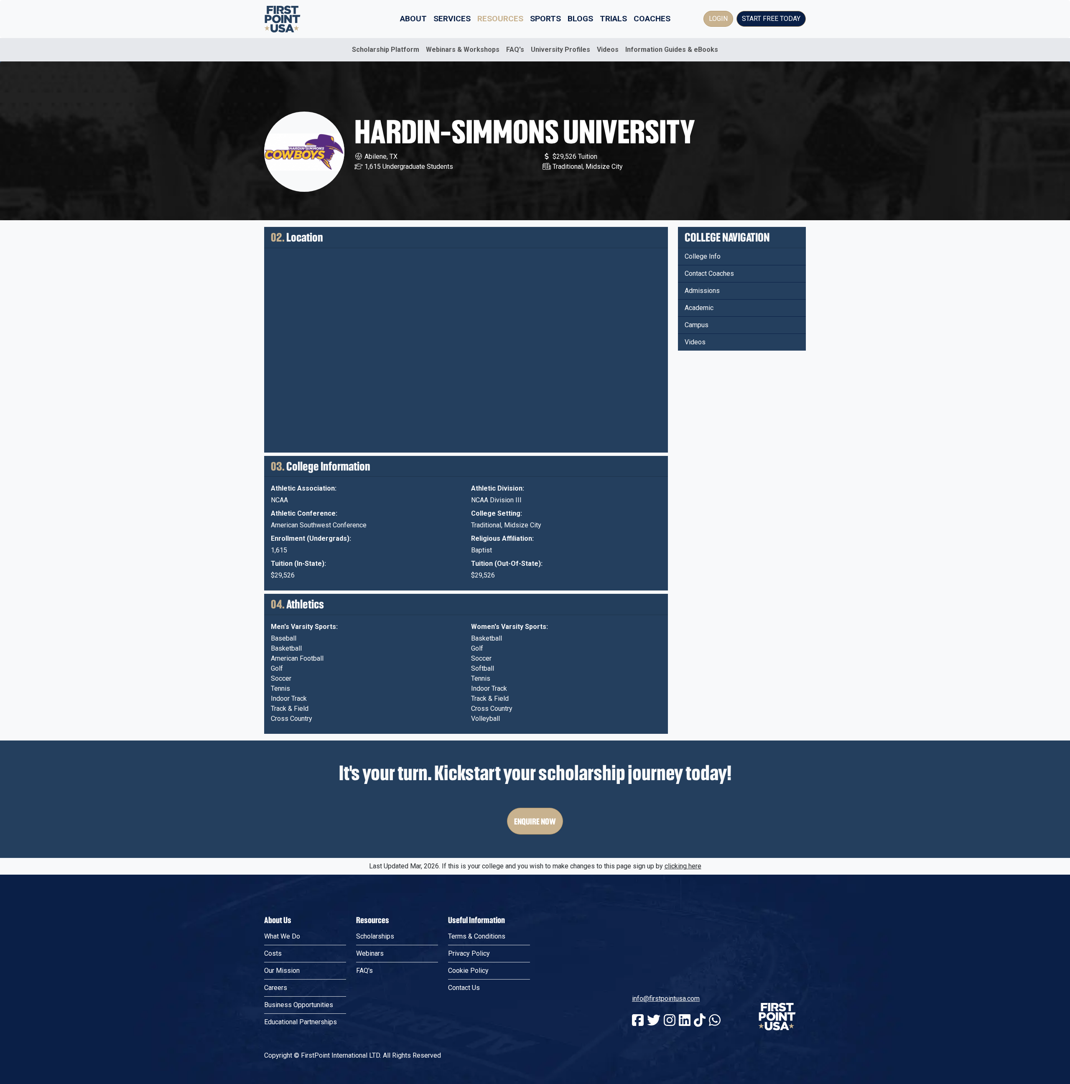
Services (452, 18)
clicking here (683, 866)
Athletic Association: (303, 488)
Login (718, 19)
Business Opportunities (298, 1005)
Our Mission (282, 971)
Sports (545, 18)
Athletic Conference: (304, 513)
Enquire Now (535, 821)
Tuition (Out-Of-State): (507, 563)
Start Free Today (771, 19)
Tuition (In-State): (298, 563)
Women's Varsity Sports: (509, 627)
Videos (608, 49)
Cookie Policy (468, 971)
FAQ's (515, 49)
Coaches (652, 18)
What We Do (282, 936)
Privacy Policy (469, 953)
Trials (613, 18)
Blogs (580, 18)
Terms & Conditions (476, 936)
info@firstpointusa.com (666, 999)
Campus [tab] (696, 325)
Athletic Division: (497, 488)
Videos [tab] (695, 342)
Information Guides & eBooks (671, 49)
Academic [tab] (699, 308)
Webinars (370, 953)
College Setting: (496, 513)
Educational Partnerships (300, 1022)
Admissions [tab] (702, 291)
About (413, 18)
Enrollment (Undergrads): (311, 538)
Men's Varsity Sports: (304, 627)
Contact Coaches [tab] (709, 273)
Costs (273, 953)
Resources (500, 18)
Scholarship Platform (385, 49)
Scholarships (375, 936)
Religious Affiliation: (502, 538)
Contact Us (464, 988)
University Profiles (560, 49)
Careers (275, 988)
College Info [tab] (703, 256)
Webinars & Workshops (462, 49)
